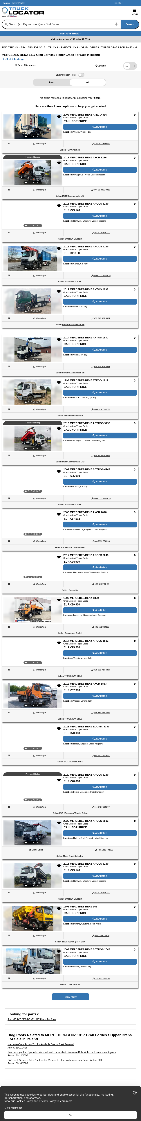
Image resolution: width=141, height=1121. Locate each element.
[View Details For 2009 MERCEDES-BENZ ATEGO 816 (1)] (32, 126)
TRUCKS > (54, 47)
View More (70, 996)
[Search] (6, 24)
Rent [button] (52, 82)
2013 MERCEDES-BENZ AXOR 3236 (85, 157)
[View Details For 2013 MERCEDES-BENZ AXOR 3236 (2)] (32, 173)
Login (6, 3)
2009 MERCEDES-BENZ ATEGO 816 (85, 114)
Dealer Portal (18, 3)
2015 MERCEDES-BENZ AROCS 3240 (86, 203)
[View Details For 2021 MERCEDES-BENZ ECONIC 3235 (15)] (32, 738)
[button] (100, 66)
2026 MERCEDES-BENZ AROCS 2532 (86, 820)
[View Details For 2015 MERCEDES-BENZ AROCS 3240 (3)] (32, 215)
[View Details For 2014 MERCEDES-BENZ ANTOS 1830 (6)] (32, 349)
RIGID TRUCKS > (71, 47)
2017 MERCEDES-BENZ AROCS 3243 (86, 555)
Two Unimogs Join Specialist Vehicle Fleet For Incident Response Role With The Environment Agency (62, 1052)
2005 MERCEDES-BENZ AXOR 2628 (85, 512)
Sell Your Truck (70, 34)
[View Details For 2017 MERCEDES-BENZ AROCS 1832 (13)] (32, 653)
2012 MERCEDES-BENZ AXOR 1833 (85, 683)
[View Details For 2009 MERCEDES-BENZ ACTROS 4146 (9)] (32, 481)
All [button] (87, 82)
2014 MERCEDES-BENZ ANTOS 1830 (85, 337)
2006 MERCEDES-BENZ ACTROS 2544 (86, 949)
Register (117, 2)
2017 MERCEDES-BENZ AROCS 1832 (86, 640)
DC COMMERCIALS (73, 762)
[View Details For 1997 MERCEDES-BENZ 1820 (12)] (32, 610)
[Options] (135, 115)
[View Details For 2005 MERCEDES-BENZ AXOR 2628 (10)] (32, 524)
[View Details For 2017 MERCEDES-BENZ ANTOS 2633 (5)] (32, 301)
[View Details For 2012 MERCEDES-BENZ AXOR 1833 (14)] (32, 695)
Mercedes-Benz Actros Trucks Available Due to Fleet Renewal (41, 1044)
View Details (101, 127)
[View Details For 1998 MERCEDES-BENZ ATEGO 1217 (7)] (32, 392)
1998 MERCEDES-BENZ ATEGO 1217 (85, 380)
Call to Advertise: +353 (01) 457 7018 (70, 39)
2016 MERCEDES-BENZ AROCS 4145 (86, 246)
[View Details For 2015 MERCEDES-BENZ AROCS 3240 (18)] (32, 875)
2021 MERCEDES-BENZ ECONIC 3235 (86, 726)
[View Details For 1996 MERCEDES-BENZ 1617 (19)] (32, 918)
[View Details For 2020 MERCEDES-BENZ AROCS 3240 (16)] (32, 790)
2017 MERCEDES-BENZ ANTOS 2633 (85, 289)
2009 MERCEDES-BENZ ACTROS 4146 (86, 469)
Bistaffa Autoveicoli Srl (73, 324)
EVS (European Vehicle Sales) (73, 813)
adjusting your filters (88, 97)
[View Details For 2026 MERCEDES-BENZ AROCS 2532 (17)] (32, 833)
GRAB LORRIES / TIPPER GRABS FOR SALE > (108, 47)
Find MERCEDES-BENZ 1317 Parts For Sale (32, 1019)
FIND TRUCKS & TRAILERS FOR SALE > (25, 47)
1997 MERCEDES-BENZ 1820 (81, 597)
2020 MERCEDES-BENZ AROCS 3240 (86, 774)
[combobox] (74, 24)
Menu (135, 14)
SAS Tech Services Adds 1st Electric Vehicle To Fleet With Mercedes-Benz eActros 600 (55, 1060)
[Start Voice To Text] (116, 24)
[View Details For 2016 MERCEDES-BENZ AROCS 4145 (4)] (32, 258)
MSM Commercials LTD (73, 196)
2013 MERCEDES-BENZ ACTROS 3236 (86, 423)
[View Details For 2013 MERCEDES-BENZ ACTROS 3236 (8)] (32, 438)
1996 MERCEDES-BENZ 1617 (81, 906)
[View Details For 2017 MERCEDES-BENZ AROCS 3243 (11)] (32, 567)
